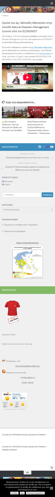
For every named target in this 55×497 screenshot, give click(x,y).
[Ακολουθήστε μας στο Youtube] (51, 146)
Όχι (22, 493)
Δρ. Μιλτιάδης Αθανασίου (41, 47)
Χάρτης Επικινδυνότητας (27, 243)
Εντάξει (14, 493)
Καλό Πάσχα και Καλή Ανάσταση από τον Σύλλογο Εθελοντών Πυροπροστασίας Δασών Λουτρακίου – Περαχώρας (39, 127)
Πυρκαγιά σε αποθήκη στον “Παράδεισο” (21, 225)
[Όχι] (51, 488)
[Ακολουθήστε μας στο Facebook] (39, 146)
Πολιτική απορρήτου (35, 493)
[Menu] (52, 3)
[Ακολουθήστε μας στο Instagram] (47, 146)
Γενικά (5, 16)
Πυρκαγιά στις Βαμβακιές (15, 231)
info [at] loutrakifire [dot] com (27, 366)
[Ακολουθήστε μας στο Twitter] (43, 146)
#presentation (45, 53)
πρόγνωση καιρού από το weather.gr (14, 409)
